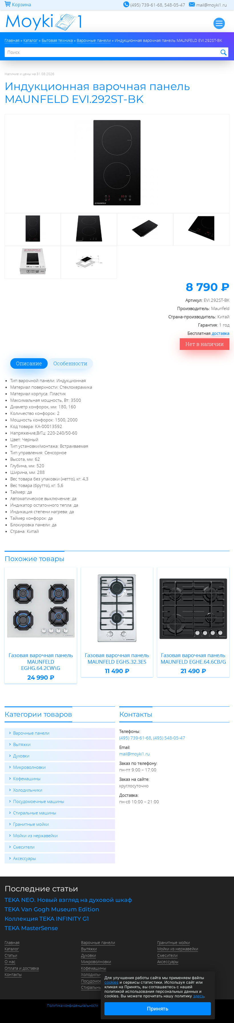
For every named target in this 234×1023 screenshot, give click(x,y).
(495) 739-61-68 (135, 738)
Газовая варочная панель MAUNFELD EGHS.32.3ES (117, 658)
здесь (198, 996)
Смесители (24, 847)
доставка (220, 333)
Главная (12, 942)
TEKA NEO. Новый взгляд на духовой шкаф (68, 899)
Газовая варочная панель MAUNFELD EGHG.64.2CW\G (41, 661)
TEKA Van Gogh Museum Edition (52, 909)
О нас (10, 961)
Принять (157, 1009)
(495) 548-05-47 (169, 738)
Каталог (12, 948)
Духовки (21, 756)
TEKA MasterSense (31, 928)
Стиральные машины (34, 813)
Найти (222, 52)
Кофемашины (27, 778)
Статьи (11, 955)
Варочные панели (31, 733)
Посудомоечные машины (38, 801)
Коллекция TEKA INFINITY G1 (47, 918)
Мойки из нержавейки (35, 835)
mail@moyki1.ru (134, 754)
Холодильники (27, 790)
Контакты (13, 974)
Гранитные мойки (31, 824)
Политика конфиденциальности (72, 1005)
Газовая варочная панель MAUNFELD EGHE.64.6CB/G (193, 658)
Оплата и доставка (22, 968)
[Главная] (43, 30)
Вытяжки (22, 744)
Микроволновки (29, 767)
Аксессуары (24, 858)
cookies (111, 982)
